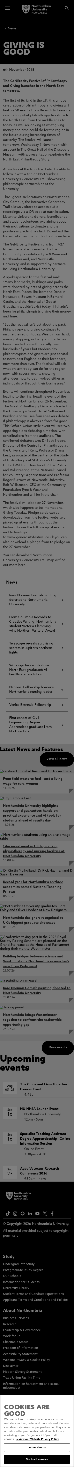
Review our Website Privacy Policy (37, 1439)
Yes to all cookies (37, 1459)
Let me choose (37, 1447)
